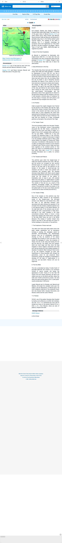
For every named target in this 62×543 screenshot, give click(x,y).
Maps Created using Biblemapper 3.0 (12, 58)
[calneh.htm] (60, 246)
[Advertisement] (31, 353)
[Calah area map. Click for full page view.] (16, 54)
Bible (3, 19)
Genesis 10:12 (6, 70)
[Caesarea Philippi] (2, 246)
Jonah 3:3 (48, 150)
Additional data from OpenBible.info (11, 60)
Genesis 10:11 (6, 65)
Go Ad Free (3, 536)
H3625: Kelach (35, 313)
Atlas (5, 19)
